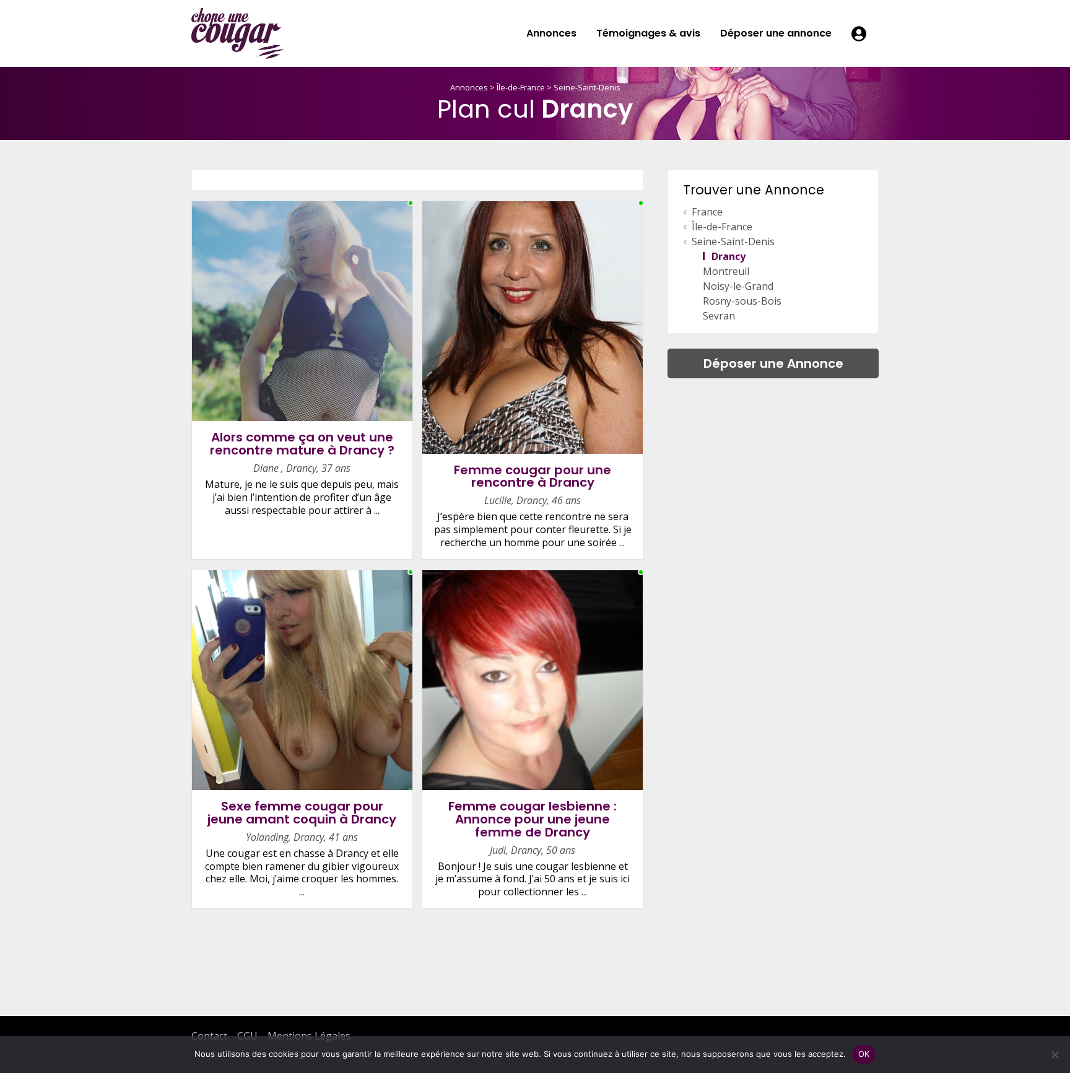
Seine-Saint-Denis (587, 87)
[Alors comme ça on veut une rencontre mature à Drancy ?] (302, 310)
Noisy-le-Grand (738, 286)
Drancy (728, 256)
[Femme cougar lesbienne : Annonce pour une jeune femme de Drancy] (532, 679)
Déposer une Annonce (773, 363)
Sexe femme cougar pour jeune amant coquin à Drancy (301, 812)
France (707, 212)
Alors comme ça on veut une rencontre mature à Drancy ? (302, 443)
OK (864, 1054)
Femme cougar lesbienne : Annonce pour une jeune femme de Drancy (532, 819)
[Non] (1054, 1054)
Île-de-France (521, 87)
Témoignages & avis (648, 33)
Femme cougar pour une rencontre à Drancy (532, 476)
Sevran (719, 316)
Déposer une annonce (776, 33)
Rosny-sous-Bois (742, 301)
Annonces (551, 33)
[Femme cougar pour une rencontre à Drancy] (532, 326)
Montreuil (726, 271)
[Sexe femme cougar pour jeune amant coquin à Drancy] (302, 679)
